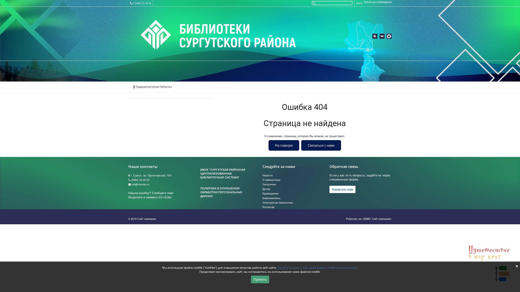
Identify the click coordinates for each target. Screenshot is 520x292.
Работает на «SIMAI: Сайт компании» (369, 219)
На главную (284, 145)
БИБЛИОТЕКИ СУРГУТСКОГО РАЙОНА (237, 36)
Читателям (269, 184)
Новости (267, 175)
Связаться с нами (321, 145)
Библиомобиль (271, 198)
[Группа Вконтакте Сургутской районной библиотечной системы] (382, 36)
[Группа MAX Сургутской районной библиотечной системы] (389, 36)
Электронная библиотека (159, 87)
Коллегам (268, 207)
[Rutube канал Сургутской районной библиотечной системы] (374, 36)
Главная (140, 87)
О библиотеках (271, 180)
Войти (359, 3)
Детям (266, 189)
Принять (260, 279)
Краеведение (270, 193)
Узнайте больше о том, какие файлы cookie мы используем (317, 267)
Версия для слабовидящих (378, 2)
